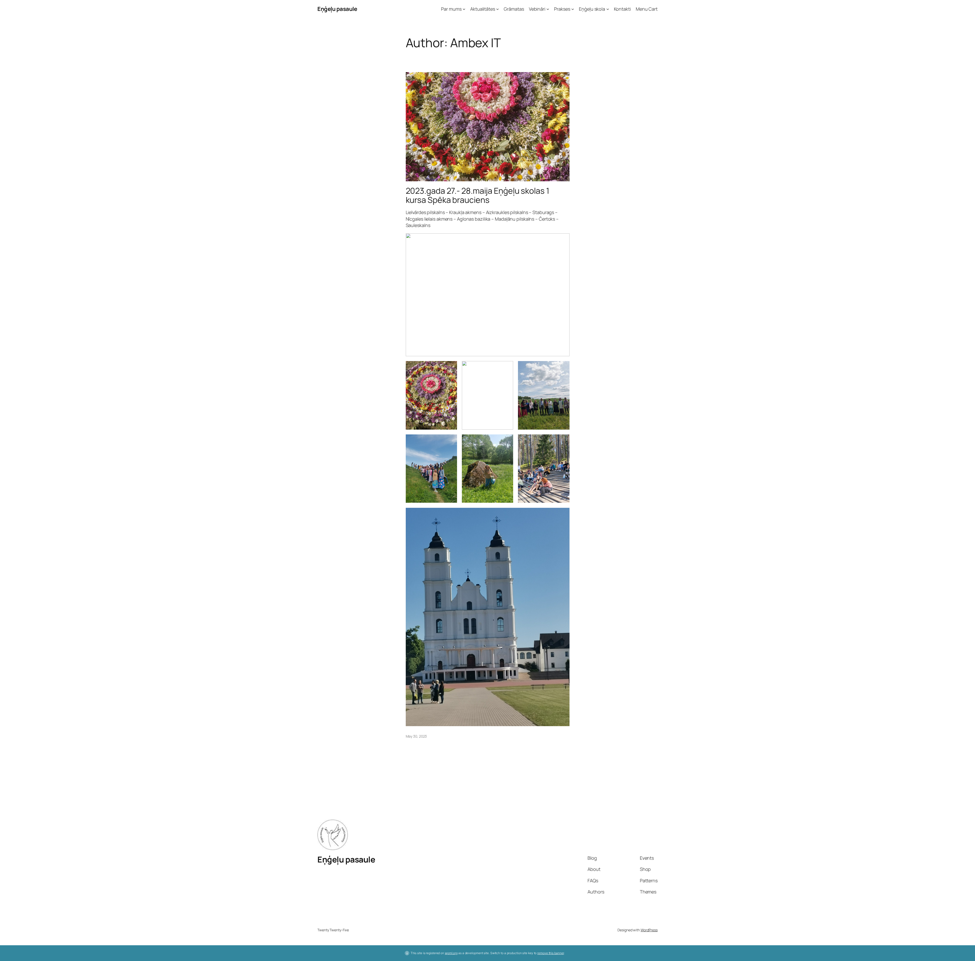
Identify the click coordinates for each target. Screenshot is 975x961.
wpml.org (451, 953)
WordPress (649, 929)
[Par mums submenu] (464, 9)
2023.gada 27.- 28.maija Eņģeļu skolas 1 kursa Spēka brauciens (477, 195)
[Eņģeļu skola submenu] (607, 9)
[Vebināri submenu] (547, 9)
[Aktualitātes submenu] (497, 9)
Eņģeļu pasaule (337, 9)
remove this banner (550, 953)
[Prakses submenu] (572, 9)
